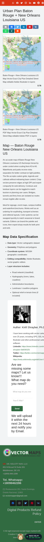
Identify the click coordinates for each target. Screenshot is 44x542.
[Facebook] (17, 3)
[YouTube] (34, 3)
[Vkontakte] (38, 503)
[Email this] (5, 27)
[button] (33, 537)
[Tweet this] (17, 27)
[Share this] (11, 27)
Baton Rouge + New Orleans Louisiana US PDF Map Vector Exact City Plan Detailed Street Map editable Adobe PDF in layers (21, 132)
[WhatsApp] (13, 3)
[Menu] (3, 3)
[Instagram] (26, 3)
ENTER (38, 522)
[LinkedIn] (30, 3)
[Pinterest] (32, 503)
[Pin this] (30, 27)
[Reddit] (38, 3)
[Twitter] (21, 3)
